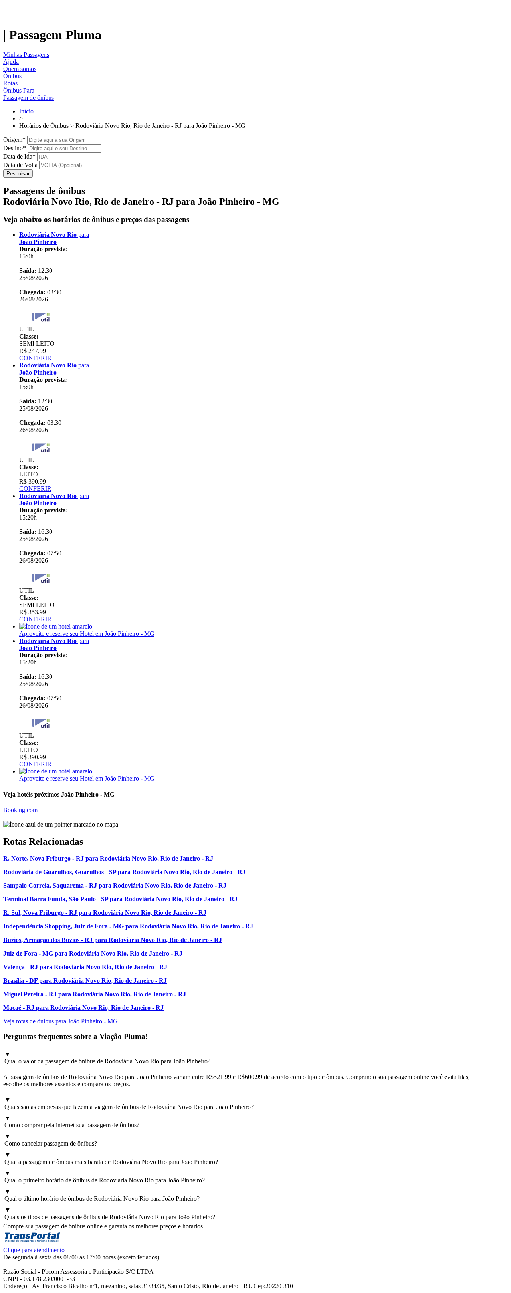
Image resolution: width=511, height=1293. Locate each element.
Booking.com (20, 810)
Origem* (14, 139)
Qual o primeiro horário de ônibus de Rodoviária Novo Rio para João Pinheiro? (104, 1177)
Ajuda (11, 61)
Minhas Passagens (26, 54)
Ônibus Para (18, 90)
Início (26, 111)
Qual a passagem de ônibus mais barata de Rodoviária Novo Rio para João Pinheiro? (111, 1158)
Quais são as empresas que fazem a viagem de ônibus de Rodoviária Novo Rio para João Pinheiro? (129, 1103)
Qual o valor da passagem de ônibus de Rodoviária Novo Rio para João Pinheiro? (107, 1058)
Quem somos (19, 68)
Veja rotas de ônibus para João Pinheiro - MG (60, 1021)
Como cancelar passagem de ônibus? (50, 1140)
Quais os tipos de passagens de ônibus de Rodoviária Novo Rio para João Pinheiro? (109, 1213)
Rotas (10, 83)
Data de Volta (20, 164)
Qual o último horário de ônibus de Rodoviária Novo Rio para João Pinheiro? (102, 1195)
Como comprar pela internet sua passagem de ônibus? (71, 1121)
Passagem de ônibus (28, 97)
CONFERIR (35, 358)
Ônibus (12, 76)
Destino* (14, 148)
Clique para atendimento (34, 1250)
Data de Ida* (19, 156)
